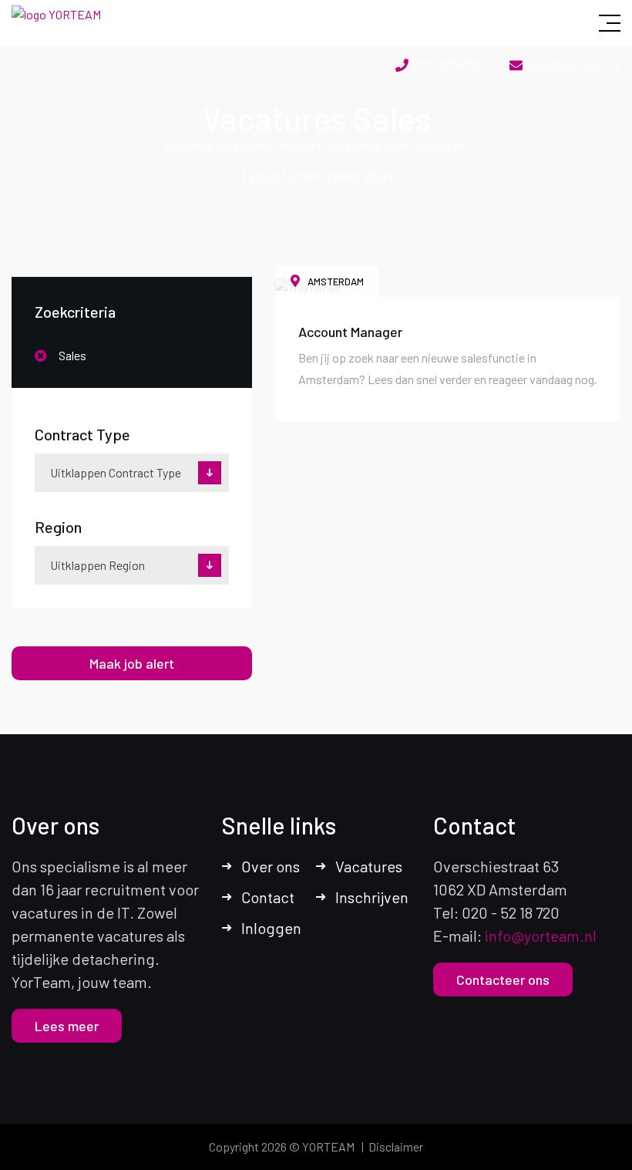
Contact (267, 897)
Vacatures (368, 866)
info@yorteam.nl (573, 64)
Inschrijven (371, 897)
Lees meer (67, 1025)
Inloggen (271, 928)
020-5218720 (448, 64)
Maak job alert (131, 663)
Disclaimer (395, 1146)
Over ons (270, 866)
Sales (72, 355)
